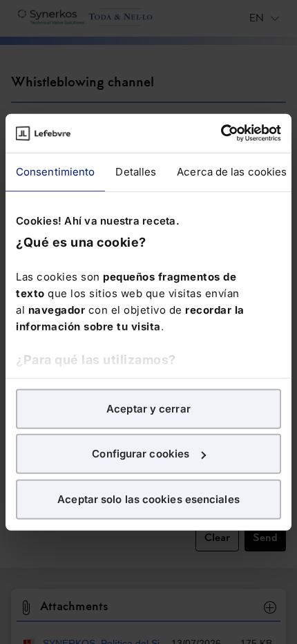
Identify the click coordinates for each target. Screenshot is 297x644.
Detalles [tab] (135, 171)
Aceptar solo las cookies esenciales (148, 498)
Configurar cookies (140, 453)
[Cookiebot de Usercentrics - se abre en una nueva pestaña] (220, 133)
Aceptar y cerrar (148, 408)
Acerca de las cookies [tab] (232, 171)
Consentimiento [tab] (55, 171)
